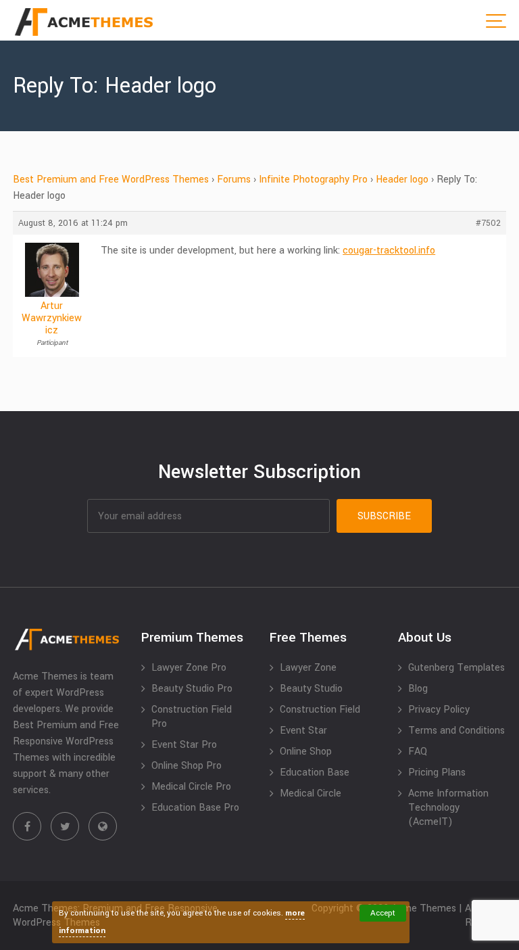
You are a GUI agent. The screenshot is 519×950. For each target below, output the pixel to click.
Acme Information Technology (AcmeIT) (448, 807)
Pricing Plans (437, 772)
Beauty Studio (311, 689)
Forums (234, 179)
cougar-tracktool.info (389, 250)
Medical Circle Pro (191, 787)
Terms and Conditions (456, 730)
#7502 (488, 223)
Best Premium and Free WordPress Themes (111, 179)
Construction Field (320, 710)
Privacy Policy (439, 710)
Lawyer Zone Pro (188, 668)
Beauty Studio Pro (191, 689)
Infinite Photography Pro (313, 179)
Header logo (402, 179)
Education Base (314, 772)
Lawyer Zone (308, 668)
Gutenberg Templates (456, 668)
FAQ (417, 751)
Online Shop (306, 751)
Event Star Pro (184, 745)
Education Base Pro (195, 808)
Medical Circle (310, 793)
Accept (382, 913)
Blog (418, 689)
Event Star (303, 730)
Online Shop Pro (186, 766)
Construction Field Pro (191, 717)
